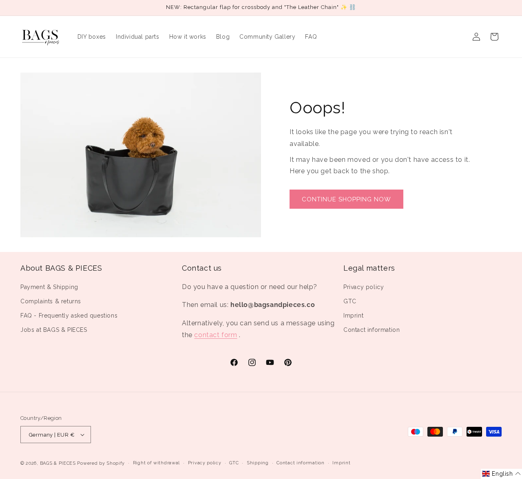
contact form (215, 335)
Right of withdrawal (156, 463)
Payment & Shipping (49, 287)
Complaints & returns (50, 301)
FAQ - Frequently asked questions (68, 315)
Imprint (353, 315)
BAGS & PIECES (58, 463)
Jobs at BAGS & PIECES (53, 330)
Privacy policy (363, 287)
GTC (349, 301)
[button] (501, 474)
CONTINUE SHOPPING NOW (346, 199)
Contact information (371, 330)
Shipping (258, 463)
